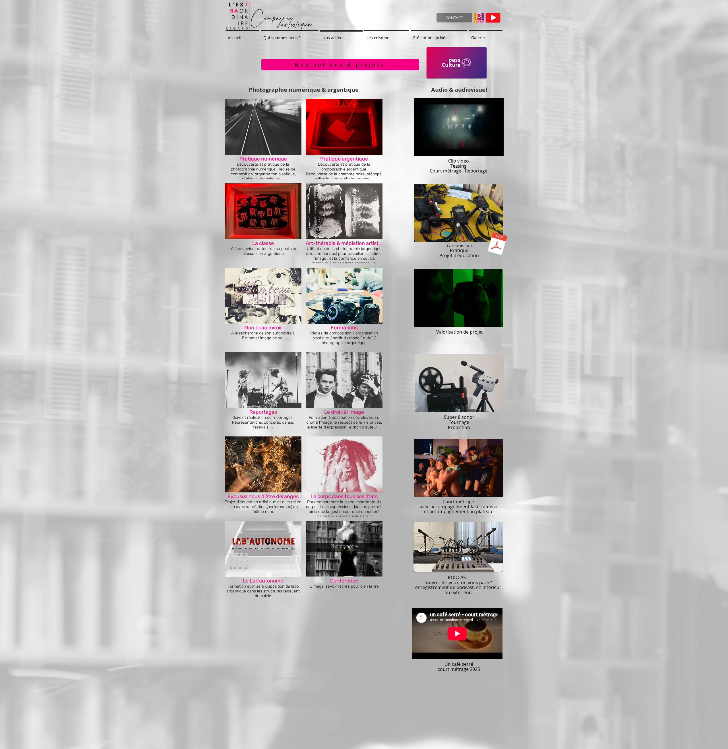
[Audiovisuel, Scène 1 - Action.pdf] (497, 244)
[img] (263, 476)
